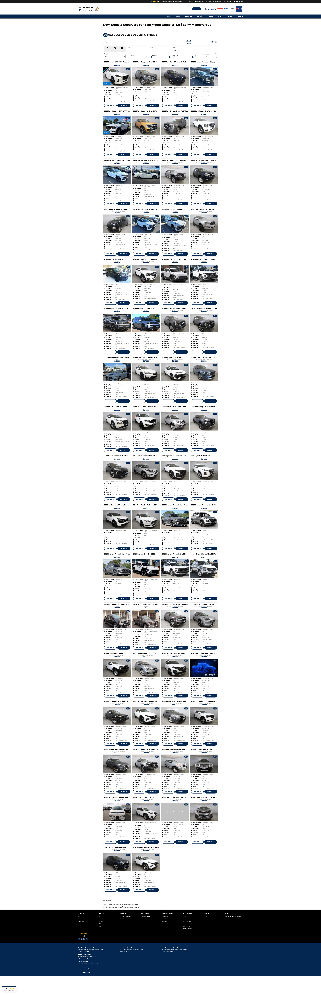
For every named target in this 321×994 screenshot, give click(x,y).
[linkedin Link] (240, 2)
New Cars (80, 916)
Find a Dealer (196, 9)
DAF (100, 923)
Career (205, 916)
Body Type (107, 54)
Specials (200, 16)
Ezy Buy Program (145, 916)
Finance (229, 16)
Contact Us (123, 105)
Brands (178, 16)
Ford (100, 916)
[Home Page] (88, 9)
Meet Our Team (187, 926)
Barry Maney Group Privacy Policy (233, 916)
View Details (110, 105)
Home (168, 16)
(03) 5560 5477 (85, 965)
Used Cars (81, 921)
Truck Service (165, 919)
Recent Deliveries (187, 928)
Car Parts (164, 921)
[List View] (215, 42)
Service (210, 16)
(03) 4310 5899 (85, 958)
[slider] (147, 57)
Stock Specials (124, 919)
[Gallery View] (212, 42)
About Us (185, 919)
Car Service (165, 916)
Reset (189, 42)
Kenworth (101, 921)
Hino (100, 926)
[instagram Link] (242, 2)
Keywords (123, 42)
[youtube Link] (237, 2)
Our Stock (188, 16)
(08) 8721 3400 (85, 951)
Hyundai (101, 919)
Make (128, 47)
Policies (185, 923)
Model (151, 47)
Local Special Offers (125, 916)
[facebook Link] (235, 2)
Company (240, 16)
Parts (220, 16)
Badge (174, 47)
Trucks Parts (165, 923)
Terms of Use (228, 919)
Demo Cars (81, 919)
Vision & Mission (187, 921)
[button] (9, 989)
